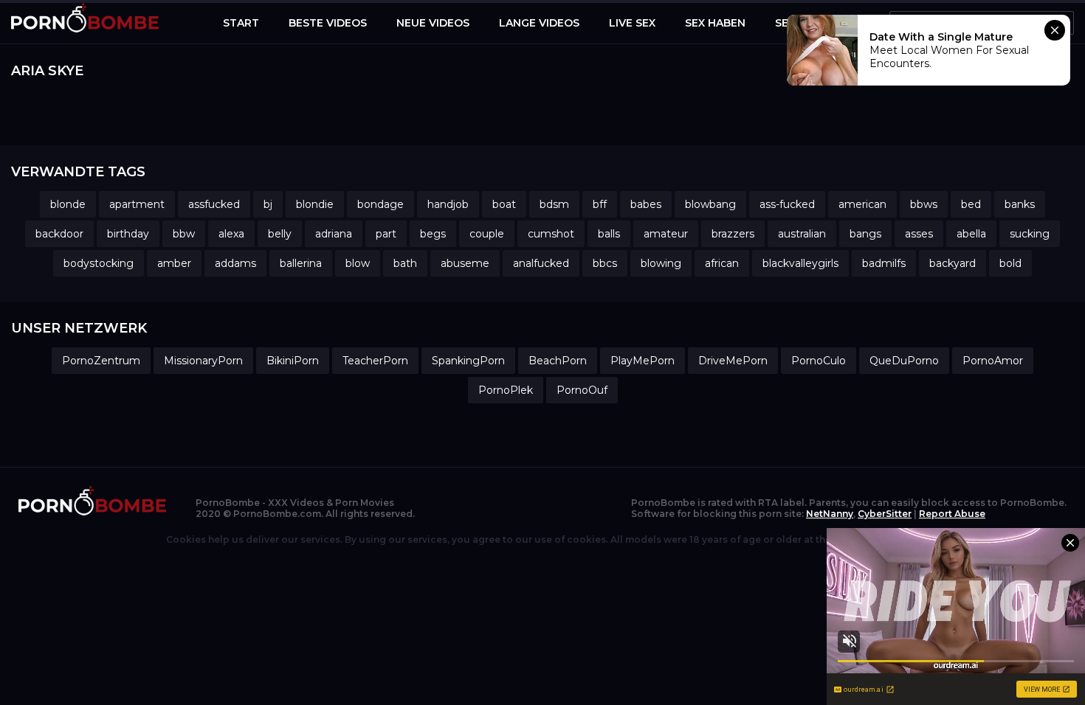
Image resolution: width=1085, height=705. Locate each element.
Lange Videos (539, 22)
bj (268, 204)
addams (235, 263)
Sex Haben (715, 22)
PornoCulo (818, 360)
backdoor (59, 233)
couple (486, 233)
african (722, 263)
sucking (1030, 233)
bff (600, 204)
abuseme (465, 263)
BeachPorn (557, 360)
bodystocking (98, 263)
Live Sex (632, 22)
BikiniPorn (292, 360)
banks (1020, 204)
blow (357, 263)
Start (241, 22)
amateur (666, 233)
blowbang (710, 204)
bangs (865, 233)
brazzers (733, 233)
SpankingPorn (468, 360)
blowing (661, 263)
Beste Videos (328, 22)
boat (504, 204)
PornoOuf (582, 390)
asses (919, 233)
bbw (184, 233)
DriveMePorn (733, 360)
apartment (137, 204)
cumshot (551, 233)
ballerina (301, 263)
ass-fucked (787, 204)
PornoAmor (992, 360)
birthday (128, 233)
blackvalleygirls (800, 263)
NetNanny (829, 513)
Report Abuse (952, 513)
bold (1010, 263)
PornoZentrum (101, 360)
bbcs (605, 263)
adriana (333, 233)
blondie (315, 204)
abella (971, 233)
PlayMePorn (642, 360)
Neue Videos (432, 22)
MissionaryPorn (203, 360)
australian (802, 233)
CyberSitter (885, 513)
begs (433, 233)
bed (971, 204)
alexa (231, 233)
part (386, 233)
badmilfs (884, 263)
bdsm (554, 204)
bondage (380, 204)
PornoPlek (505, 390)
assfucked (214, 204)
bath (405, 263)
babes (645, 204)
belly (280, 233)
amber (174, 263)
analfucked (541, 263)
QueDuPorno (904, 360)
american (862, 204)
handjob (448, 204)
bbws (923, 204)
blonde (68, 204)
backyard (952, 263)
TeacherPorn (375, 360)
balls (609, 233)
